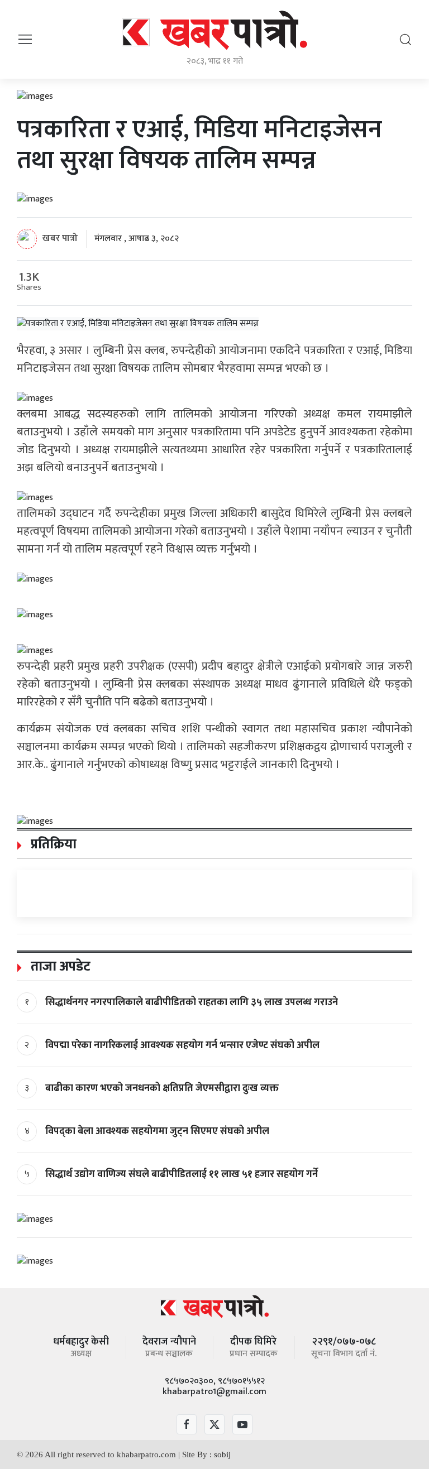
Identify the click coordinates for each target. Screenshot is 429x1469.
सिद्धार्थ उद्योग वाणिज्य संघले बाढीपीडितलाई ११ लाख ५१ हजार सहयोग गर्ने (181, 1174)
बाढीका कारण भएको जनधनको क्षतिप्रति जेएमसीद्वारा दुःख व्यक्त (162, 1088)
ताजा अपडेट (58, 967)
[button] (25, 38)
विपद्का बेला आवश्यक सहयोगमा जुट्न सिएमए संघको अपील (157, 1131)
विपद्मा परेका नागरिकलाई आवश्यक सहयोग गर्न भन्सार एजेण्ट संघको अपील (182, 1045)
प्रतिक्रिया (52, 844)
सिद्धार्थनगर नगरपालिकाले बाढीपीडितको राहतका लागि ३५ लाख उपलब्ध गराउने (191, 1002)
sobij (222, 1454)
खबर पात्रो (60, 238)
